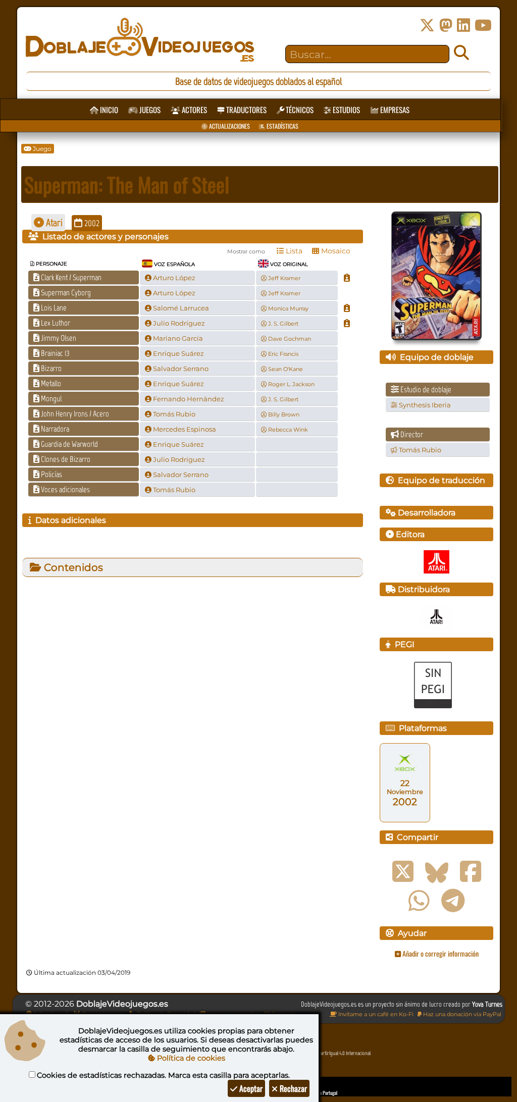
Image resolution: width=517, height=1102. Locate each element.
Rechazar (292, 1088)
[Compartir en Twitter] (403, 871)
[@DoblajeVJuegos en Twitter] (427, 25)
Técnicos (299, 109)
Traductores (246, 109)
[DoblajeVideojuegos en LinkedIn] (463, 25)
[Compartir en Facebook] (470, 871)
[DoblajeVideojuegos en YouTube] (483, 25)
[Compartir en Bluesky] (436, 871)
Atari (53, 223)
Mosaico (334, 250)
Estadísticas (281, 126)
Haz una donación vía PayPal (461, 1014)
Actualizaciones (229, 126)
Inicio (108, 109)
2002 (90, 223)
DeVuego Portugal (321, 1092)
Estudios (345, 109)
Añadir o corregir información (440, 953)
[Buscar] (461, 53)
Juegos (149, 109)
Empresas (394, 109)
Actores (193, 109)
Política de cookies (190, 1058)
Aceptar (250, 1088)
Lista (293, 250)
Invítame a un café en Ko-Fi (375, 1014)
